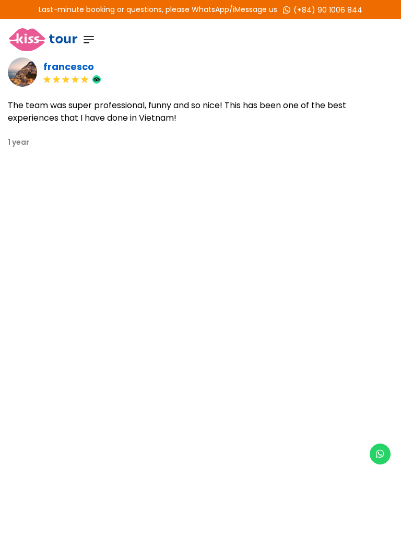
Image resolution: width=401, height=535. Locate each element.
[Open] (89, 39)
